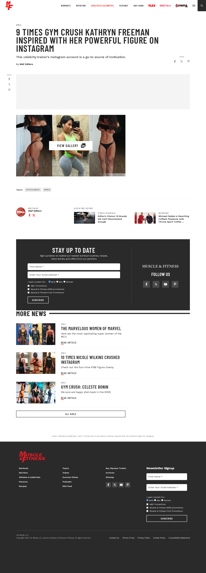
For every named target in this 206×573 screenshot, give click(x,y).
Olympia (181, 6)
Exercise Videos (70, 477)
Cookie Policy (159, 538)
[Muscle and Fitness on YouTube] (165, 284)
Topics (66, 468)
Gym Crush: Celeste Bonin (84, 386)
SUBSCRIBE (38, 300)
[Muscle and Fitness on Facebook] (146, 284)
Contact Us (114, 538)
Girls (18, 25)
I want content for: (37, 282)
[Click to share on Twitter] (181, 61)
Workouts (65, 5)
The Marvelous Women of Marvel (91, 328)
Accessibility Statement (179, 538)
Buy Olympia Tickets (116, 468)
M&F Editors (26, 64)
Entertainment (33, 189)
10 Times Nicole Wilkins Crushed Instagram (90, 360)
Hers (165, 6)
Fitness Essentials (107, 213)
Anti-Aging (139, 5)
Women (47, 189)
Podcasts (67, 482)
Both (53, 282)
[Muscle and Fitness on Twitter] (156, 284)
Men (61, 282)
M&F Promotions (39, 286)
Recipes (23, 486)
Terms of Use (128, 538)
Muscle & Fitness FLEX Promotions (47, 292)
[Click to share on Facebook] (175, 61)
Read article (69, 342)
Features (123, 5)
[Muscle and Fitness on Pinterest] (175, 284)
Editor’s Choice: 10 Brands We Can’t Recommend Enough (112, 219)
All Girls (70, 414)
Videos (66, 473)
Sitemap (110, 477)
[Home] (9, 9)
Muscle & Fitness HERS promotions (47, 289)
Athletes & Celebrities (102, 5)
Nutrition (81, 5)
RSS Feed (67, 486)
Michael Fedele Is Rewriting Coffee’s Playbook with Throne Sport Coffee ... (173, 219)
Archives (110, 473)
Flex (152, 6)
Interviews (163, 213)
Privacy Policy (144, 538)
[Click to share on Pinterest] (188, 61)
